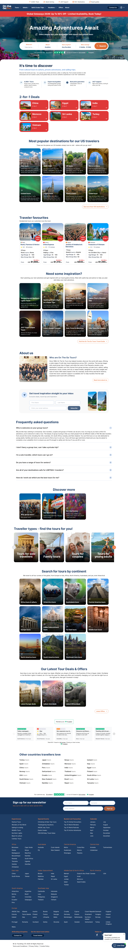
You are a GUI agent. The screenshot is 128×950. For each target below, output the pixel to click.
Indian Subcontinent (45, 870)
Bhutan (40, 873)
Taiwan (27, 876)
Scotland (35, 922)
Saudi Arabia (81, 882)
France (45, 914)
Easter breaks (42, 830)
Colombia (28, 897)
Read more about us (100, 380)
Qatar (66, 882)
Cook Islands (55, 847)
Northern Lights (17, 833)
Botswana (15, 847)
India (52, 873)
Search (102, 46)
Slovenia (56, 922)
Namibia (27, 856)
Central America (70, 844)
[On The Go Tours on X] (103, 935)
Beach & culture (17, 836)
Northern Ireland (88, 918)
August (105, 825)
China (13, 873)
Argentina (28, 891)
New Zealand (55, 850)
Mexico (79, 850)
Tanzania (15, 861)
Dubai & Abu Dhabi (83, 873)
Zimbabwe (15, 867)
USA (104, 873)
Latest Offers (100, 711)
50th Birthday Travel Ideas (46, 833)
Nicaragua (67, 853)
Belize (66, 847)
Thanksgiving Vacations (45, 825)
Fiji (39, 850)
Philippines (41, 897)
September (106, 827)
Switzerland (89, 922)
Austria (35, 911)
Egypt (66, 876)
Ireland (14, 917)
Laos (39, 894)
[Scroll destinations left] (14, 547)
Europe (14, 908)
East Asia (15, 870)
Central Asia (94, 844)
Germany (67, 914)
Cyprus (76, 911)
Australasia (42, 844)
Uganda (27, 861)
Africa (14, 844)
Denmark (98, 911)
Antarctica (15, 891)
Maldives (41, 876)
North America (95, 870)
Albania (24, 911)
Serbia (45, 922)
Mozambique (16, 856)
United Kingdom (109, 923)
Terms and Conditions (20, 946)
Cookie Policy (44, 946)
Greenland (88, 914)
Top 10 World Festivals (71, 827)
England (108, 911)
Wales (14, 927)
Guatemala (67, 850)
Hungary (98, 914)
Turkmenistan (107, 847)
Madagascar (16, 853)
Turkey (97, 922)
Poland (108, 917)
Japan (27, 873)
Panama (79, 853)
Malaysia (54, 894)
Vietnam (53, 900)
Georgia (56, 914)
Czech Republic (90, 911)
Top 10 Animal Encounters (72, 822)
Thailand (40, 900)
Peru (13, 902)
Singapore (54, 897)
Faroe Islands (26, 914)
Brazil (26, 894)
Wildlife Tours (16, 830)
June (91, 836)
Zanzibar (28, 864)
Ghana (14, 850)
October (106, 830)
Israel (79, 876)
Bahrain (66, 873)
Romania (25, 922)
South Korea (16, 876)
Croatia (66, 911)
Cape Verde (29, 847)
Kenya (27, 850)
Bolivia (14, 894)
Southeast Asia (43, 888)
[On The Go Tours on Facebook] (97, 935)
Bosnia (45, 911)
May (91, 833)
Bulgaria (56, 911)
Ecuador (14, 900)
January (92, 822)
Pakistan (40, 879)
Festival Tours (16, 822)
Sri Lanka (54, 879)
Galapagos (28, 900)
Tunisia (66, 885)
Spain (66, 922)
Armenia (93, 847)
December (106, 836)
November (106, 833)
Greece (76, 914)
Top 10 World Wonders (71, 825)
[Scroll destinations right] (114, 547)
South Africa (29, 858)
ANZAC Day (16, 911)
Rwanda (14, 858)
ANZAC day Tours (44, 827)
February (93, 825)
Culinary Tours (16, 839)
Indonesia (54, 891)
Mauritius (28, 853)
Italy (23, 917)
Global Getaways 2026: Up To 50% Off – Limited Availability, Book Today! (64, 14)
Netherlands (78, 917)
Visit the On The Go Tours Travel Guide (92, 341)
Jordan (66, 879)
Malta (55, 917)
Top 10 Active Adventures (72, 830)
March (92, 827)
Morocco (80, 879)
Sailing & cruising (17, 827)
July (104, 822)
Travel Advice (37, 935)
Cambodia (41, 891)
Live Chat (120, 945)
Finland (35, 914)
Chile (13, 897)
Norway (97, 917)
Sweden (77, 922)
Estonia (14, 914)
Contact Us (113, 7)
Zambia (14, 864)
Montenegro (68, 917)
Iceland (108, 914)
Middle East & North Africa (74, 870)
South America (17, 888)
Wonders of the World (19, 825)
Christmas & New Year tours (47, 822)
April (91, 830)
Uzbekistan (94, 850)
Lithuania (46, 917)
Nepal (53, 876)
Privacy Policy (33, 946)
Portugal (14, 922)
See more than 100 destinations (94, 207)
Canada (92, 873)
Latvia (35, 917)
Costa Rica (80, 847)
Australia (41, 847)
